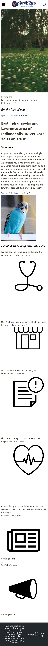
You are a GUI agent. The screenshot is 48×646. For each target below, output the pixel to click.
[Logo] (24, 4)
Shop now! (20, 373)
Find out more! (19, 325)
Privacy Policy (40, 634)
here (21, 441)
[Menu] (3, 4)
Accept (31, 634)
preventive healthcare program (28, 506)
